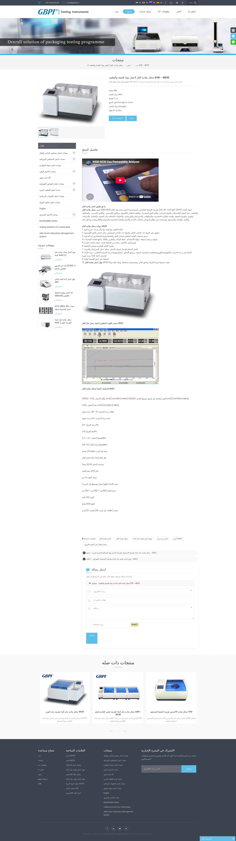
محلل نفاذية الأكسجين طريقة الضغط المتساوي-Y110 (171, 712)
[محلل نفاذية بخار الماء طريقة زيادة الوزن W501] (65, 691)
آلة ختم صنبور (44, 177)
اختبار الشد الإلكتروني (73, 793)
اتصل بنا (191, 11)
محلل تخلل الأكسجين (73, 774)
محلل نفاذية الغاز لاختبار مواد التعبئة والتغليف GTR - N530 (119, 583)
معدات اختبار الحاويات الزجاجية (51, 196)
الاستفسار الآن (117, 118)
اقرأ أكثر (58, 259)
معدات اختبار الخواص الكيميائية (51, 184)
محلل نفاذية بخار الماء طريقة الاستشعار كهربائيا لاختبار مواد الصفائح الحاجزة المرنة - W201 (124, 553)
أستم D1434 (177, 539)
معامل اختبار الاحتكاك (73, 765)
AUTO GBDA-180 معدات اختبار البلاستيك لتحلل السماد (64, 308)
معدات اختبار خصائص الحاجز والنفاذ (53, 153)
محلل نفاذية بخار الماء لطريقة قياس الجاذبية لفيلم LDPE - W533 (118, 713)
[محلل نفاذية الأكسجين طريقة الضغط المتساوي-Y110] (171, 691)
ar (140, 2)
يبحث (190, 2)
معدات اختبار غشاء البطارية (50, 165)
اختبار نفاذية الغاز (105, 539)
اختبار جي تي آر (162, 539)
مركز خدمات (145, 11)
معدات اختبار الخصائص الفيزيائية (52, 159)
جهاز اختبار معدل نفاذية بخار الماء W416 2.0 (65, 254)
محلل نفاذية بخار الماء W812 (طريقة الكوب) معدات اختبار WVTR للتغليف (65, 321)
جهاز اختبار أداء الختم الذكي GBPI (65, 281)
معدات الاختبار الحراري (48, 214)
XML (39, 783)
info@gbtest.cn (73, 3)
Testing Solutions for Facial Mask (54, 227)
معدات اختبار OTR (72, 788)
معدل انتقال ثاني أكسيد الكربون (95, 544)
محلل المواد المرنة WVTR (75, 783)
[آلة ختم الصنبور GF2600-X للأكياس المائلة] (45, 270)
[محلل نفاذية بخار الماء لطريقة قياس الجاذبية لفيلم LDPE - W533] (118, 691)
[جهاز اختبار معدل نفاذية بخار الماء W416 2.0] (45, 256)
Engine (42, 208)
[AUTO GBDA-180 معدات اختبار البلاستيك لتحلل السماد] (45, 310)
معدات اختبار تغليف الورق (49, 202)
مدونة (40, 774)
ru (154, 2)
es (161, 2)
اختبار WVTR (70, 756)
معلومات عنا (164, 11)
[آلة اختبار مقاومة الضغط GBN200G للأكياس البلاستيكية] (45, 297)
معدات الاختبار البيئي (47, 171)
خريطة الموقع (43, 779)
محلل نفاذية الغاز (122, 539)
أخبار (179, 11)
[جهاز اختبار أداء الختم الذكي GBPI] (45, 283)
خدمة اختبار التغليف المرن (49, 190)
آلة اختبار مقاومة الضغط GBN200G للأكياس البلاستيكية (64, 294)
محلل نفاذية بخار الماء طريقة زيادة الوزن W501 (65, 712)
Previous (112, 731)
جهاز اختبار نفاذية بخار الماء (142, 539)
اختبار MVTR (70, 760)
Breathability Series (48, 221)
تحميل (131, 118)
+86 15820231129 (52, 3)
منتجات (128, 11)
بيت (116, 11)
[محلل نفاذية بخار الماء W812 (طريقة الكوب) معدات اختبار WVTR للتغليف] (45, 324)
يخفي (129, 65)
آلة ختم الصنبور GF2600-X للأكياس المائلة (65, 267)
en (147, 2)
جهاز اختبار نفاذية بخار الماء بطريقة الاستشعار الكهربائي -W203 (115, 559)
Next (124, 731)
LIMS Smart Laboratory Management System (56, 235)
